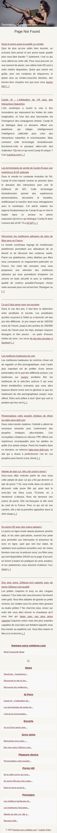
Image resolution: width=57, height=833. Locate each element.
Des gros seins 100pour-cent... (18, 747)
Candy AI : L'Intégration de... (17, 701)
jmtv (4, 569)
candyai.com (13, 155)
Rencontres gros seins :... (15, 741)
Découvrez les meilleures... (16, 687)
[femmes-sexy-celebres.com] (28, 13)
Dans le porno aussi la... (15, 787)
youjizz (24, 377)
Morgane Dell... (11, 820)
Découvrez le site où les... (15, 680)
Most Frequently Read (14, 652)
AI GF (30, 223)
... (8, 86)
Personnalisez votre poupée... (17, 761)
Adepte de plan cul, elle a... (16, 814)
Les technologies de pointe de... (18, 707)
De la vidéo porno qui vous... (17, 774)
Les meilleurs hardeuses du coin (18, 356)
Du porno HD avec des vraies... (18, 781)
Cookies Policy (44, 830)
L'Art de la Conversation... (16, 714)
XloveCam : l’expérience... (16, 674)
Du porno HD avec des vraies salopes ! (21, 527)
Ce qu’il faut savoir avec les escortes (20, 304)
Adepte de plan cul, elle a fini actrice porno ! (24, 471)
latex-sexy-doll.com (38, 449)
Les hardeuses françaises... (16, 807)
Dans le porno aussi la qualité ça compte (22, 44)
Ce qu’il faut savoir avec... (15, 727)
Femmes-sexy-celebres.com (25, 830)
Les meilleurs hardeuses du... (17, 801)
